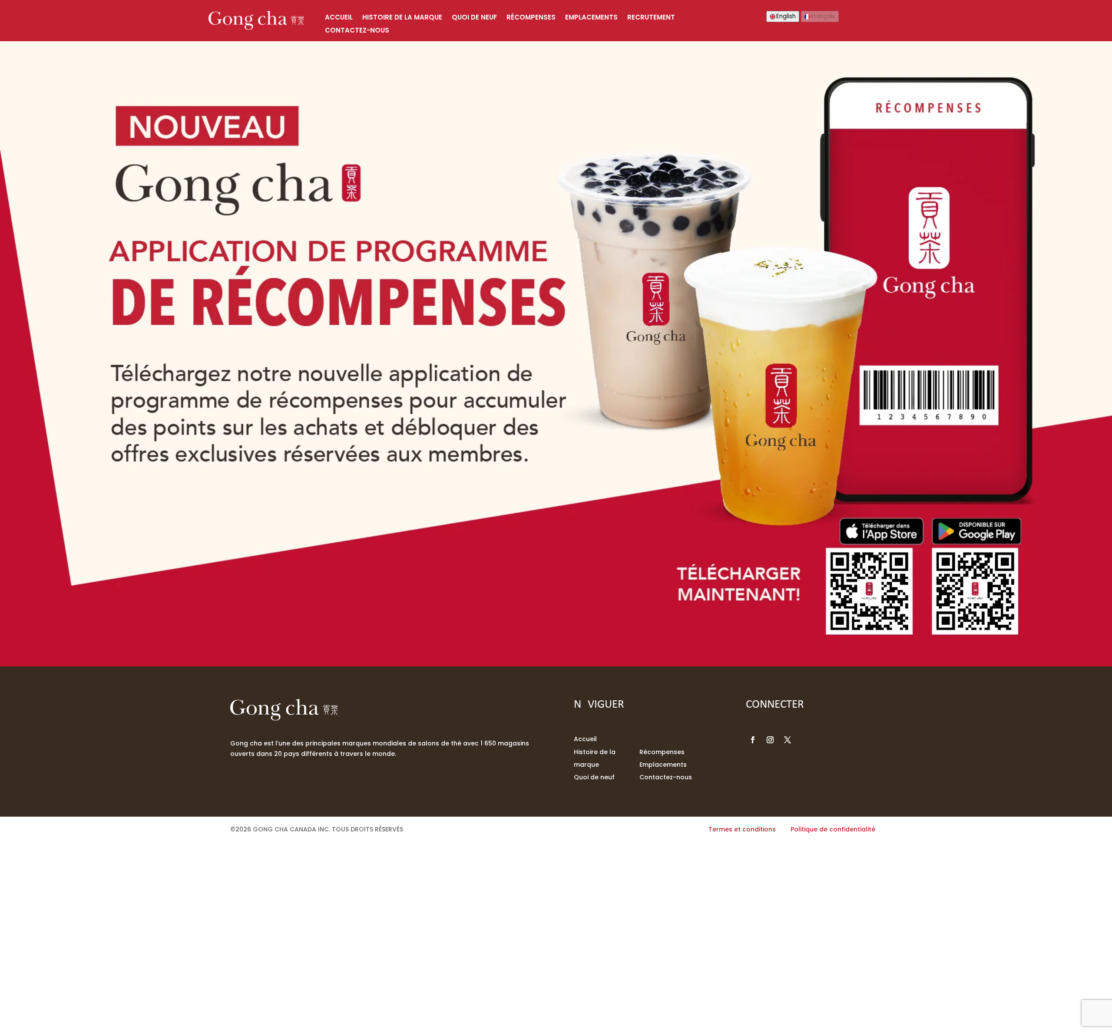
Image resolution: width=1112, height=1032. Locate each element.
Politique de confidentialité (833, 829)
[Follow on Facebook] (753, 740)
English (786, 16)
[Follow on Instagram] (770, 740)
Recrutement (651, 18)
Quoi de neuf (474, 18)
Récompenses (531, 18)
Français (823, 16)
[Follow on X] (787, 740)
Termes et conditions (742, 829)
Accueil (339, 18)
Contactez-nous (357, 31)
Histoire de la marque (402, 18)
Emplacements (591, 18)
